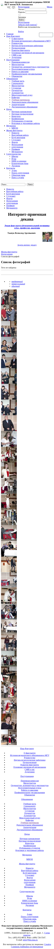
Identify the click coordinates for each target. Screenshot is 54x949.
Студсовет (16, 140)
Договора (16, 166)
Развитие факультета (21, 50)
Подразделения (18, 48)
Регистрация (23, 22)
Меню (49, 7)
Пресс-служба (18, 177)
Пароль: (21, 12)
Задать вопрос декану (27, 245)
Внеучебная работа (20, 135)
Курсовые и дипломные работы (26, 123)
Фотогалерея (17, 144)
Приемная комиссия (20, 62)
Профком (16, 149)
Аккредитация (18, 104)
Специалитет (17, 83)
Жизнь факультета (14, 130)
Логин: (21, 9)
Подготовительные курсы (23, 69)
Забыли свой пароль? (27, 25)
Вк (9, 8)
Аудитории (16, 57)
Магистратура (18, 64)
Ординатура (17, 90)
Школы (15, 156)
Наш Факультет (13, 36)
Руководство (17, 43)
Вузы (14, 159)
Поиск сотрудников (20, 173)
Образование (12, 78)
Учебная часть (18, 81)
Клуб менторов (18, 137)
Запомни (22, 17)
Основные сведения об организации (28, 53)
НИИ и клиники (19, 161)
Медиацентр (17, 152)
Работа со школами (20, 71)
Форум (15, 142)
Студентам (16, 88)
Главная (9, 34)
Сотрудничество (13, 154)
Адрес (14, 170)
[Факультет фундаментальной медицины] (2, 4)
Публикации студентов (22, 121)
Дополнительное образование (25, 102)
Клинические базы (20, 163)
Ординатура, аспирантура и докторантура (30, 67)
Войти (21, 31)
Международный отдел (22, 95)
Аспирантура (17, 93)
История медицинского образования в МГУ (31, 41)
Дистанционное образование (24, 107)
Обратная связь (46, 35)
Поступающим (13, 60)
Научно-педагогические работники (27, 46)
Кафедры (16, 97)
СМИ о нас (16, 55)
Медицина (11, 126)
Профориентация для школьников (27, 74)
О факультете (17, 38)
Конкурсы (16, 116)
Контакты (10, 168)
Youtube (13, 8)
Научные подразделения (22, 114)
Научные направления (22, 111)
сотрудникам (17, 147)
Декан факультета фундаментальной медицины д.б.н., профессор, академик (27, 226)
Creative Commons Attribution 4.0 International (31, 945)
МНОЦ (15, 128)
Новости (15, 133)
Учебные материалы (21, 100)
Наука (9, 109)
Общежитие (17, 76)
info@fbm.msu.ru (30, 940)
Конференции (18, 119)
